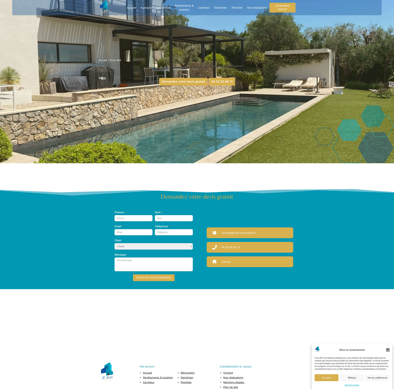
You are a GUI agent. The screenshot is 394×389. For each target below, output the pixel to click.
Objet (118, 240)
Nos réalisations (257, 7)
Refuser (352, 377)
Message (120, 254)
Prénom (119, 212)
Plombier (237, 7)
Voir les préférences (377, 377)
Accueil (131, 7)
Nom (158, 212)
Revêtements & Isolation (184, 7)
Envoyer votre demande (153, 277)
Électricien (220, 7)
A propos (146, 7)
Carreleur (204, 7)
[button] (387, 349)
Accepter (326, 377)
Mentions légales (352, 385)
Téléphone (161, 226)
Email (118, 226)
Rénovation (163, 7)
